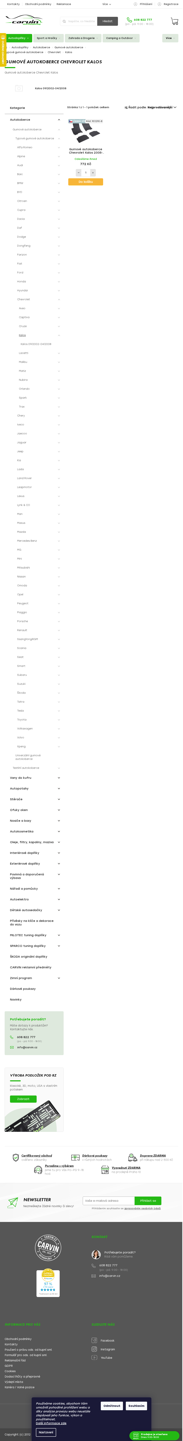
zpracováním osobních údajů (142, 1208)
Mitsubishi (23, 567)
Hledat (108, 21)
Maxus (21, 523)
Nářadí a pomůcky (24, 888)
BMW (20, 183)
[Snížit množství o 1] (78, 172)
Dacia (21, 218)
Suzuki (21, 683)
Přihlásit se (148, 1200)
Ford (20, 272)
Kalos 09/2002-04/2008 (36, 344)
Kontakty (13, 4)
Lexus (20, 496)
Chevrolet (23, 299)
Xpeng (21, 746)
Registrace (171, 4)
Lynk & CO (23, 505)
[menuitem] (18, 38)
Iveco (20, 424)
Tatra (20, 701)
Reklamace (64, 4)
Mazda (21, 531)
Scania (21, 648)
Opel (20, 594)
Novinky (16, 999)
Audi (20, 165)
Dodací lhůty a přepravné (22, 1376)
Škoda (21, 692)
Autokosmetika (21, 831)
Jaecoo (22, 433)
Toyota (21, 719)
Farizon (22, 254)
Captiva (24, 317)
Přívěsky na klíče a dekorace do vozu (32, 922)
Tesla (20, 710)
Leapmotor (24, 487)
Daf (19, 227)
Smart (21, 666)
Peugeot (22, 603)
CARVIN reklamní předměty (30, 967)
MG (19, 549)
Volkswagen (25, 728)
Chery (21, 415)
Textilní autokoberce (26, 767)
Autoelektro (19, 899)
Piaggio (22, 612)
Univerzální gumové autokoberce (28, 757)
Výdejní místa (14, 1382)
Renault (22, 630)
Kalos (22, 335)
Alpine (21, 156)
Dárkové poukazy (23, 989)
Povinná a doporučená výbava (27, 876)
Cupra (21, 210)
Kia (19, 460)
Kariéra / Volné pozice (19, 1387)
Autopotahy (19, 788)
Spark (23, 397)
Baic (20, 174)
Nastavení (45, 1432)
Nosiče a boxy (20, 820)
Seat (20, 657)
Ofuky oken (19, 810)
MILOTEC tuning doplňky (28, 935)
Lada (20, 469)
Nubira (23, 379)
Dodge (21, 236)
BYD (19, 192)
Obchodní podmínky (38, 4)
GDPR (9, 1366)
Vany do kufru (20, 778)
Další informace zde (50, 1423)
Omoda (22, 585)
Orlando (24, 388)
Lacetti (23, 353)
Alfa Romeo (24, 147)
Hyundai (22, 290)
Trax (21, 406)
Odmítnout (110, 1406)
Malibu (23, 362)
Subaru (22, 675)
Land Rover (24, 478)
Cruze (23, 326)
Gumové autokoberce (27, 129)
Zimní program (21, 978)
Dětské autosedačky (26, 910)
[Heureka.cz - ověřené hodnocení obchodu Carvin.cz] (48, 1282)
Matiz (22, 370)
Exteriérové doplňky (25, 863)
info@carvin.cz (27, 1047)
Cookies (10, 1371)
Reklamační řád (15, 1360)
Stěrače (16, 799)
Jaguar (21, 442)
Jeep (20, 451)
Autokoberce (20, 119)
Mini (19, 558)
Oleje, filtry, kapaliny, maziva (32, 842)
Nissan (21, 576)
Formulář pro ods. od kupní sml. (26, 1355)
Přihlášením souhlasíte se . (127, 1208)
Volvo (20, 737)
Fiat (19, 263)
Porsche (22, 621)
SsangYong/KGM (27, 639)
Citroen (22, 201)
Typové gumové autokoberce (34, 138)
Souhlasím (135, 1406)
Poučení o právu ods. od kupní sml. (28, 1349)
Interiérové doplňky (24, 853)
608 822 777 (26, 1037)
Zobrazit (23, 1099)
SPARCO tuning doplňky (28, 946)
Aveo (22, 308)
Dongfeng (23, 245)
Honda (21, 281)
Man (20, 514)
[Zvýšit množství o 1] (93, 172)
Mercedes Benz (27, 540)
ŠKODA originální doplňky (28, 956)
